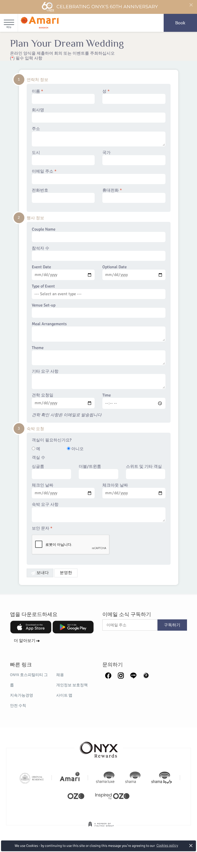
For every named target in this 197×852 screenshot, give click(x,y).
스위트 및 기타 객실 (144, 466)
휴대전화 (112, 190)
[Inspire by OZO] (112, 795)
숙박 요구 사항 (45, 504)
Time (106, 395)
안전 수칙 (18, 705)
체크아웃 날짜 (115, 485)
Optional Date (114, 267)
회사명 (38, 110)
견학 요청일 (42, 395)
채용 (60, 674)
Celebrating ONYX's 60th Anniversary (107, 6)
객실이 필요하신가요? (51, 440)
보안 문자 (42, 528)
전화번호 (40, 190)
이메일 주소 (44, 171)
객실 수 (38, 457)
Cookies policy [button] (167, 845)
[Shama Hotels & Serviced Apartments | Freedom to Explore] (133, 777)
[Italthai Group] (101, 827)
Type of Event (43, 286)
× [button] (191, 845)
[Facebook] (108, 675)
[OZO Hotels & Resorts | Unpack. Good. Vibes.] (76, 795)
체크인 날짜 (42, 485)
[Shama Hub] (161, 777)
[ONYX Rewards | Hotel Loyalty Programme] (99, 747)
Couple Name (43, 229)
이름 (37, 91)
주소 (36, 128)
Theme (38, 347)
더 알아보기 (24, 640)
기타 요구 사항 (45, 371)
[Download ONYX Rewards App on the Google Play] (73, 627)
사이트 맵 (64, 695)
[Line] (133, 675)
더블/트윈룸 (90, 466)
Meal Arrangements (49, 324)
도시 (36, 152)
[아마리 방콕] (40, 22)
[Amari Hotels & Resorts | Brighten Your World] (70, 777)
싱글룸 (38, 466)
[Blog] (146, 675)
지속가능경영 (21, 695)
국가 (106, 152)
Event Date (41, 267)
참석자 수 (40, 248)
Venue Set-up (43, 305)
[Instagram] (121, 675)
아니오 (77, 449)
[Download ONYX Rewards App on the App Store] (31, 627)
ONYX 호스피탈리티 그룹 (29, 679)
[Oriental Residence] (31, 777)
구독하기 (172, 625)
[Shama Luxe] (105, 777)
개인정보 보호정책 (72, 685)
